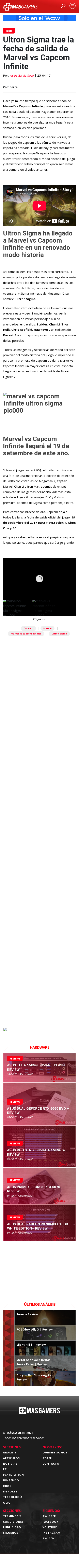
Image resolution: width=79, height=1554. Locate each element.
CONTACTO (51, 1463)
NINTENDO (11, 1480)
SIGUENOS (10, 1532)
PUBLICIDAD (12, 1527)
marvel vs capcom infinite (26, 633)
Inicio (9, 31)
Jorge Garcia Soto (22, 75)
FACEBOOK (50, 1522)
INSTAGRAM (51, 1532)
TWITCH (48, 1538)
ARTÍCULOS (11, 1458)
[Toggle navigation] (72, 5)
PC (5, 1469)
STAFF (47, 1458)
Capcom (28, 628)
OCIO (7, 1502)
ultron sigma (59, 633)
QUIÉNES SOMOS (55, 1452)
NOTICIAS (10, 1463)
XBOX (7, 1486)
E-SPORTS (10, 1491)
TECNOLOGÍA (12, 1497)
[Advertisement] (39, 853)
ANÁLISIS (10, 1452)
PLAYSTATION (13, 1475)
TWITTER (49, 1516)
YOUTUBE (50, 1527)
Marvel (47, 628)
